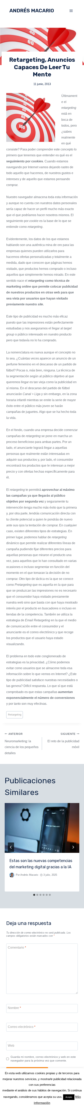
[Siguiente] (73, 847)
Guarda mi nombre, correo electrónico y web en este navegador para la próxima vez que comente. (43, 1058)
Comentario (17, 947)
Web (11, 1045)
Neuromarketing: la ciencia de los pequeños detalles (21, 743)
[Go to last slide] (11, 847)
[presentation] (42, 828)
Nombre (14, 1008)
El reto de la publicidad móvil (63, 740)
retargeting (14, 714)
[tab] (34, 895)
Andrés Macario (29, 874)
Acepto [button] (68, 1097)
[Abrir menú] (71, 11)
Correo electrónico (21, 1026)
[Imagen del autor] (11, 875)
